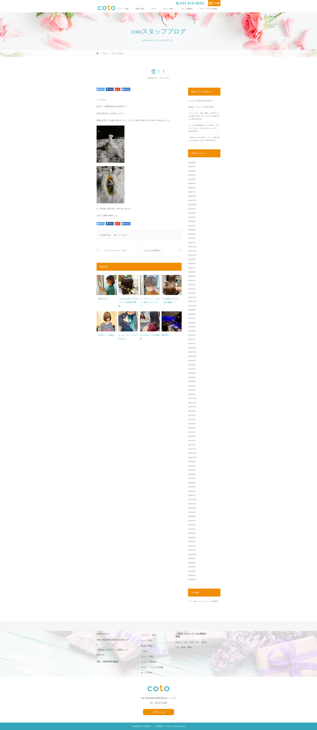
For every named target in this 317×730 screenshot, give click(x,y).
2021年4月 (191, 432)
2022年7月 (191, 369)
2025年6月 (191, 221)
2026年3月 (191, 183)
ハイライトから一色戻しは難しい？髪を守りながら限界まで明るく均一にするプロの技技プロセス (203, 116)
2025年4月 (191, 230)
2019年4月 (191, 533)
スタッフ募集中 (187, 8)
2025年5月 (191, 226)
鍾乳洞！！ (167, 335)
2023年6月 (191, 322)
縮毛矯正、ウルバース (195, 107)
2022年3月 (191, 386)
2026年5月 (191, 175)
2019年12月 (192, 499)
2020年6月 (191, 474)
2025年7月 (191, 217)
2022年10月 (192, 356)
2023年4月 (191, 331)
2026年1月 (191, 192)
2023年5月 (191, 327)
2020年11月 (192, 453)
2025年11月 (192, 200)
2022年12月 (192, 348)
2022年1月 (191, 394)
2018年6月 (191, 571)
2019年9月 (191, 512)
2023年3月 (191, 335)
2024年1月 (191, 293)
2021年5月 (191, 428)
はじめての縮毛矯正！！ (153, 250)
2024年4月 (191, 280)
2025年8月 (191, 213)
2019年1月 (191, 546)
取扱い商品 (139, 8)
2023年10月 (192, 306)
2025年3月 (191, 234)
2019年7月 (191, 521)
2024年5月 (191, 276)
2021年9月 (191, 411)
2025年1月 (191, 242)
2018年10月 (192, 554)
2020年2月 (191, 491)
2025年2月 (191, 238)
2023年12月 (192, 297)
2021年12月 (192, 398)
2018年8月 (191, 563)
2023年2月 (191, 339)
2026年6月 (191, 171)
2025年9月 (191, 209)
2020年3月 (191, 487)
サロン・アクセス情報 (208, 8)
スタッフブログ (164, 78)
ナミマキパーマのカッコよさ (115, 250)
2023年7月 (191, 318)
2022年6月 (191, 373)
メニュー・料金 (122, 8)
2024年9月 (191, 259)
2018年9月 (191, 558)
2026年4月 (191, 179)
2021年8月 (191, 415)
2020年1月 (191, 495)
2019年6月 (191, 525)
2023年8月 (191, 314)
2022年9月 (191, 360)
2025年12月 (192, 196)
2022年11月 (192, 352)
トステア (199, 601)
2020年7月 (191, 470)
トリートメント (207, 601)
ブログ (153, 8)
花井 (108, 235)
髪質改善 (215, 601)
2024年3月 (191, 285)
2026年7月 (191, 167)
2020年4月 (191, 483)
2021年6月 (191, 424)
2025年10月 (192, 205)
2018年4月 (191, 575)
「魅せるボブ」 (103, 299)
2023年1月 (191, 344)
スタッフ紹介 (168, 8)
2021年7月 (191, 419)
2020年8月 (191, 466)
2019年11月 (192, 504)
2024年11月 (192, 251)
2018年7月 (191, 567)
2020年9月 (191, 462)
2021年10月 (192, 407)
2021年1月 (191, 445)
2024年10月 (192, 255)
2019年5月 (191, 529)
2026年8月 (191, 162)
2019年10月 (192, 508)
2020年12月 (192, 449)
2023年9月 (191, 310)
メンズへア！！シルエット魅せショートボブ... (150, 302)
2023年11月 (192, 301)
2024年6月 (191, 272)
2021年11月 (192, 403)
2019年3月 (191, 537)
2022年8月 (191, 365)
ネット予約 (146, 640)
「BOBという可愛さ (106, 335)
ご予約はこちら (158, 712)
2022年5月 (191, 377)
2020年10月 (192, 457)
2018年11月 (192, 550)
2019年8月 (191, 516)
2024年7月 (191, 268)
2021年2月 (191, 440)
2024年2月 (191, 289)
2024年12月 (192, 247)
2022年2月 (191, 390)
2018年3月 (191, 580)
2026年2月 (191, 188)
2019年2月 (191, 542)
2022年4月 (191, 381)
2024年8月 (191, 264)
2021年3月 (191, 436)
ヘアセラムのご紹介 (194, 101)
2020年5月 (191, 478)
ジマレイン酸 (192, 601)
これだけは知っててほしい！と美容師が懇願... (128, 302)
